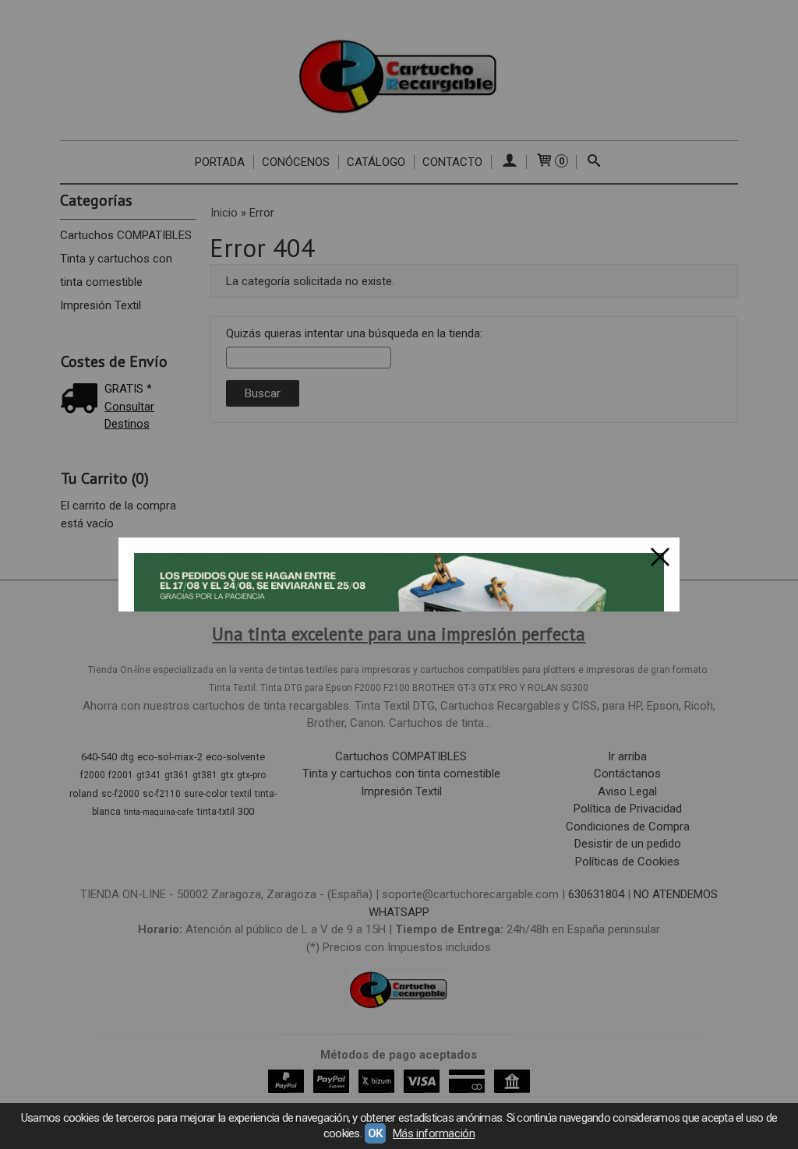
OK (375, 1133)
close (660, 557)
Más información (434, 1133)
